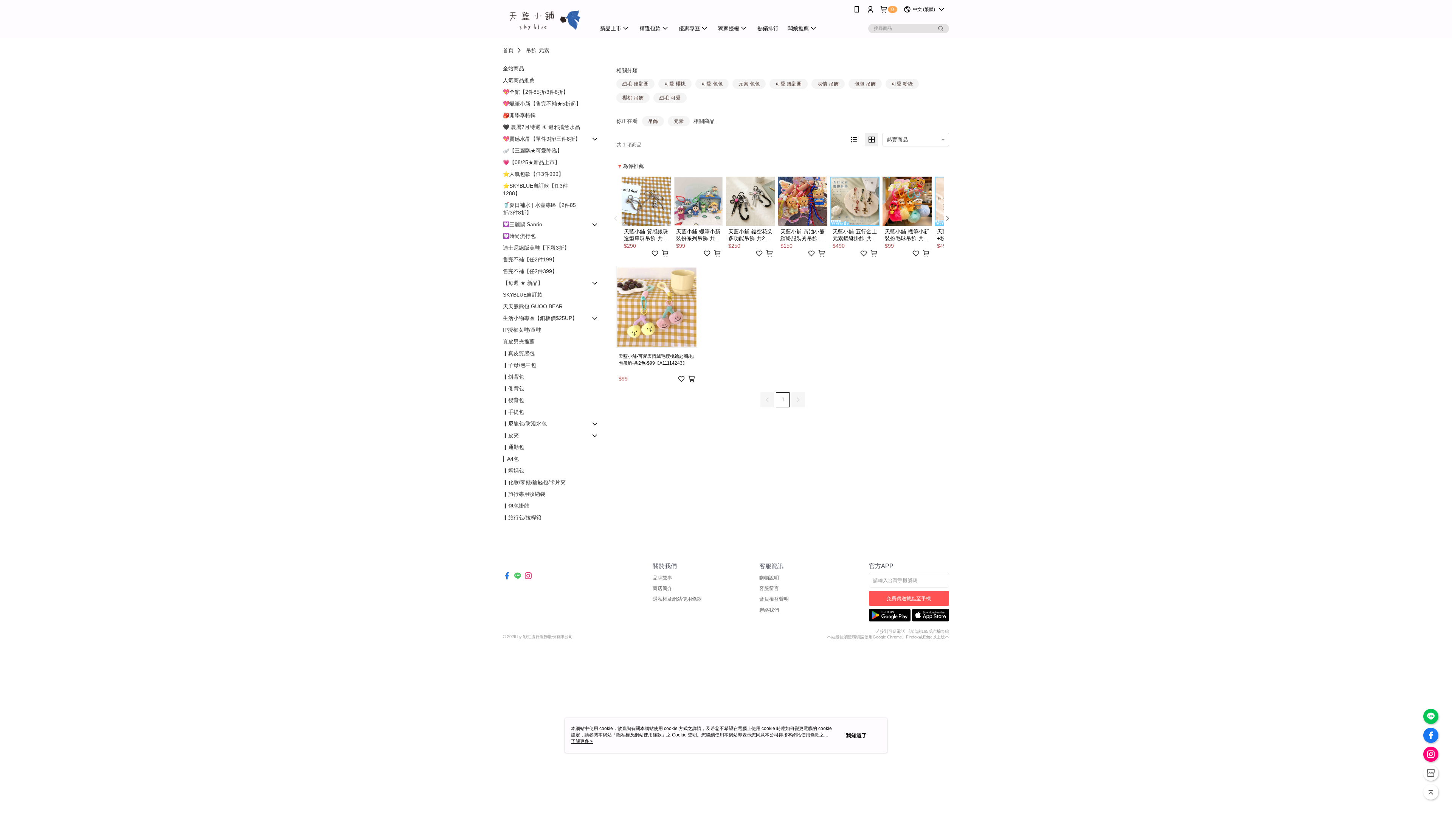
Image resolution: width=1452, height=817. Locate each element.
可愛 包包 (712, 84)
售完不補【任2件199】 (530, 259)
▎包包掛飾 (516, 506)
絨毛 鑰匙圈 (635, 84)
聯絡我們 (769, 610)
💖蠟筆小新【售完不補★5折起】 (542, 104)
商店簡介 (662, 588)
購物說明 (769, 578)
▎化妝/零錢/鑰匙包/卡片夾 (534, 482)
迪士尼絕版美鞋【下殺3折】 (536, 248)
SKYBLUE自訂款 (523, 295)
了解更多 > (582, 741)
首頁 (508, 50)
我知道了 (856, 735)
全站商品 (513, 68)
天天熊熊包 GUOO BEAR (533, 306)
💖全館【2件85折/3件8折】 (535, 92)
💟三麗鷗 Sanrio (522, 224)
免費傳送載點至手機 (909, 598)
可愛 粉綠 (902, 84)
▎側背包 (513, 388)
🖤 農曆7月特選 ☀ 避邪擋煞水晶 (541, 127)
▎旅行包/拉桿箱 (522, 517)
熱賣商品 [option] (897, 140)
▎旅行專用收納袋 (524, 494)
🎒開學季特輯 (519, 115)
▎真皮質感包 (519, 353)
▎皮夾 (511, 435)
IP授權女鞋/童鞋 (522, 330)
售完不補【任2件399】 (530, 271)
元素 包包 (749, 84)
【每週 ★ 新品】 (523, 283)
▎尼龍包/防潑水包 (525, 424)
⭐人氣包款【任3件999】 (533, 174)
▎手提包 (513, 412)
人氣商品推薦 (519, 80)
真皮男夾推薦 (519, 342)
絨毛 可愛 (670, 98)
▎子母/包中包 (519, 365)
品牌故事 (662, 578)
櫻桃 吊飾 (633, 98)
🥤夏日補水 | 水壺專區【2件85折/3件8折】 (539, 209)
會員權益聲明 (774, 599)
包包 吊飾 (865, 84)
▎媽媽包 (513, 471)
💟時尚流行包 (519, 236)
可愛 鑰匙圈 (789, 84)
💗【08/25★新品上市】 (531, 162)
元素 (544, 50)
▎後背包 (513, 400)
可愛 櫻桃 (675, 84)
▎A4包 (511, 459)
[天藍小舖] (545, 20)
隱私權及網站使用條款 (677, 599)
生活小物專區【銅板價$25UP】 (540, 318)
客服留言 (769, 588)
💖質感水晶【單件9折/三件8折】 (541, 139)
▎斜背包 (513, 377)
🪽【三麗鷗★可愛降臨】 (532, 151)
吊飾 (531, 50)
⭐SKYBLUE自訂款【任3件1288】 (535, 189)
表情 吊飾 (828, 84)
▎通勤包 (513, 447)
